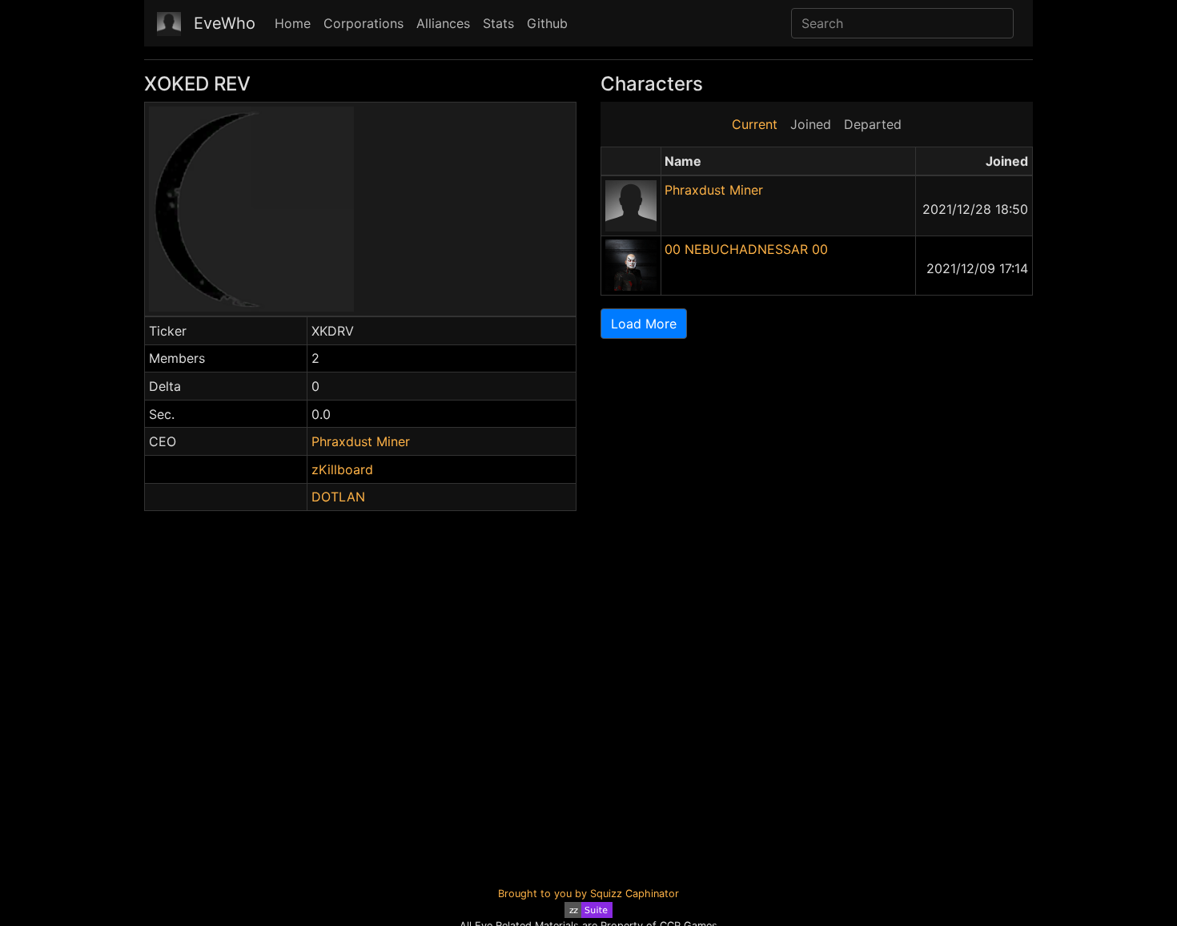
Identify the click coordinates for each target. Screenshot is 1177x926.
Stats (498, 23)
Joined (810, 124)
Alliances (443, 23)
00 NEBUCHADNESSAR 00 (746, 249)
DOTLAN (338, 497)
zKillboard (342, 469)
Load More (644, 324)
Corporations (363, 23)
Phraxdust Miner (360, 441)
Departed (873, 124)
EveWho (224, 23)
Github (547, 23)
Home (293, 23)
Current (754, 124)
